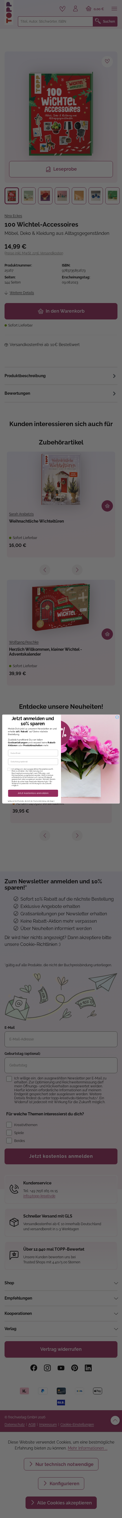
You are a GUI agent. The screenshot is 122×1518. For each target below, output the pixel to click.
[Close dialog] (117, 717)
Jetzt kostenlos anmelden (33, 793)
